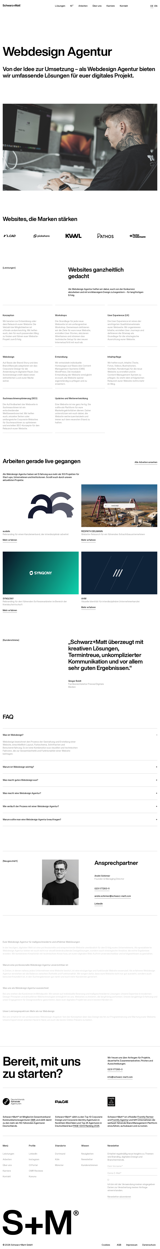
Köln (57, 1159)
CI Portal (33, 1165)
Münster (59, 1165)
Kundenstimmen (89, 1165)
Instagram (34, 1159)
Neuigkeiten (87, 1154)
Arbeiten (7, 1159)
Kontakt (7, 1176)
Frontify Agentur (120, 1119)
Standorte (60, 1145)
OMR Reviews (36, 1171)
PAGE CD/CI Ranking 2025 (86, 1125)
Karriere (7, 1171)
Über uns (7, 1165)
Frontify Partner (145, 1116)
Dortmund (60, 1154)
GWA (33, 1119)
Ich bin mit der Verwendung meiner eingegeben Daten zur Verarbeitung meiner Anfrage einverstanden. (131, 1187)
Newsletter (87, 1159)
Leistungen (8, 1154)
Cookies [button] (106, 1244)
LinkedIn (33, 1154)
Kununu (32, 1176)
